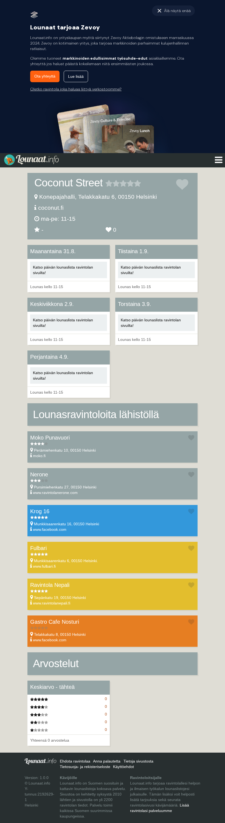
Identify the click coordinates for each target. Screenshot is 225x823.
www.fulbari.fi (44, 566)
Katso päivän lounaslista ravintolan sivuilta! (63, 270)
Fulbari (38, 548)
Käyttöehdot (123, 766)
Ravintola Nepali (49, 585)
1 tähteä (109, 183)
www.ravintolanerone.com (55, 492)
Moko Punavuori (50, 438)
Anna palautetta (106, 761)
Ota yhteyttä (44, 76)
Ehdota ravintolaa (75, 761)
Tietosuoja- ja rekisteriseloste (85, 766)
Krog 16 (39, 511)
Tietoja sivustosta (138, 761)
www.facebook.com (49, 529)
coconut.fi (51, 208)
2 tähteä (112, 183)
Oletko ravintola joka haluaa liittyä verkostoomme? (76, 89)
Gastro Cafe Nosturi (54, 622)
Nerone (39, 474)
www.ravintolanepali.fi (51, 603)
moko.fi (39, 456)
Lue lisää (76, 76)
